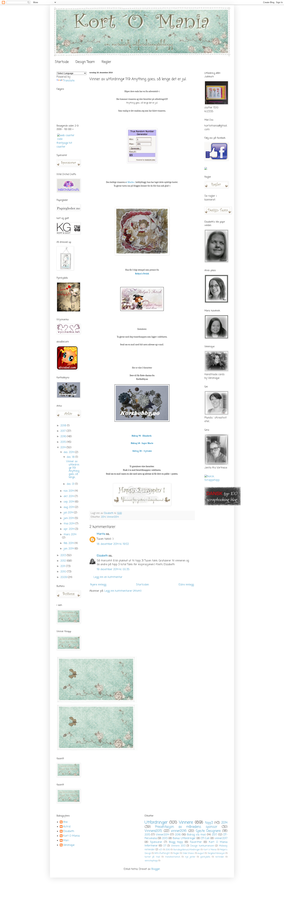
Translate (68, 81)
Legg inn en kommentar (108, 577)
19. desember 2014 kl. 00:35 (113, 569)
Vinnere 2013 (178, 846)
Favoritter (196, 842)
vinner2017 (221, 838)
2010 (63, 572)
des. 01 (71, 484)
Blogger (155, 869)
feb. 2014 (69, 543)
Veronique (68, 845)
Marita (101, 534)
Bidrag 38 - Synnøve (142, 451)
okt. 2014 (69, 496)
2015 (63, 442)
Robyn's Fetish (142, 273)
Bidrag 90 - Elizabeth (142, 436)
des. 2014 (69, 452)
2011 (63, 566)
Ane (65, 822)
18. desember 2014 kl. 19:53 (113, 544)
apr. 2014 (69, 529)
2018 (63, 426)
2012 (63, 561)
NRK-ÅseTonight (162, 853)
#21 (160, 849)
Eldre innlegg (186, 585)
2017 (63, 431)
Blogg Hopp (176, 842)
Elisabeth (68, 831)
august (201, 853)
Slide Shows (188, 853)
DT (164, 846)
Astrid (67, 827)
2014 (103, 517)
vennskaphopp (151, 860)
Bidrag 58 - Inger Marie (142, 443)
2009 (64, 577)
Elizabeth (102, 556)
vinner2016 (179, 831)
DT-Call (205, 838)
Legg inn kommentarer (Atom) (123, 591)
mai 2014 (69, 524)
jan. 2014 (69, 549)
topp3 (209, 822)
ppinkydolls (205, 856)
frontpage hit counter (64, 145)
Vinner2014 (113, 517)
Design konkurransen (202, 846)
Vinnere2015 (153, 831)
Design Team (85, 61)
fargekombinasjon (216, 853)
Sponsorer (156, 842)
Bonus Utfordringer (184, 838)
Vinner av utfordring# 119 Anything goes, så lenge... (72, 469)
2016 (63, 437)
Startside (62, 61)
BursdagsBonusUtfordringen (186, 849)
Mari (66, 840)
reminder (219, 856)
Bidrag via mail (196, 835)
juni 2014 (69, 518)
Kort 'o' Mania (210, 849)
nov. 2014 (69, 491)
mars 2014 (70, 535)
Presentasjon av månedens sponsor (186, 826)
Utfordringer (156, 822)
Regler (106, 61)
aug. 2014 (69, 507)
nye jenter (190, 856)
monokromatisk (172, 856)
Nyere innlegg (98, 585)
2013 (63, 555)
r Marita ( (130, 182)
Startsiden (142, 585)
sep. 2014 (69, 502)
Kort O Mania (71, 836)
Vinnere (186, 822)
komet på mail (152, 856)
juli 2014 (69, 513)
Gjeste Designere (208, 831)
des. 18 (71, 457)
